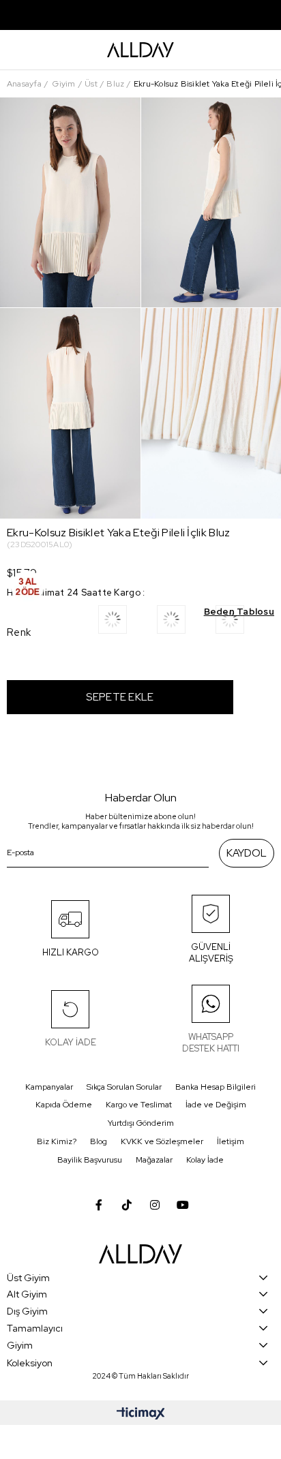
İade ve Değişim (216, 1104)
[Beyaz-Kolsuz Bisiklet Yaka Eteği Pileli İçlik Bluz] (127, 624)
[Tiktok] (127, 1205)
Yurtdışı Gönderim (141, 1123)
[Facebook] (99, 1205)
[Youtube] (183, 1205)
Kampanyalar (49, 1086)
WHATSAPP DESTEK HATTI (210, 1042)
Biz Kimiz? (56, 1141)
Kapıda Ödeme (63, 1104)
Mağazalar (154, 1159)
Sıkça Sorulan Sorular (124, 1086)
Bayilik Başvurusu (89, 1159)
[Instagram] (155, 1205)
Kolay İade (205, 1159)
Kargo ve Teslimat (139, 1104)
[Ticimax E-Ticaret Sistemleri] (141, 1414)
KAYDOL (246, 853)
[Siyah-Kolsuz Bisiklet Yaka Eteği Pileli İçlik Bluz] (186, 624)
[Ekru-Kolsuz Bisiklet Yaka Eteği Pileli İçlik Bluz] (245, 624)
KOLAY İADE (70, 1042)
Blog (98, 1141)
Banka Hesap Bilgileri (215, 1086)
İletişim (230, 1141)
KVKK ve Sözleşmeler (162, 1141)
